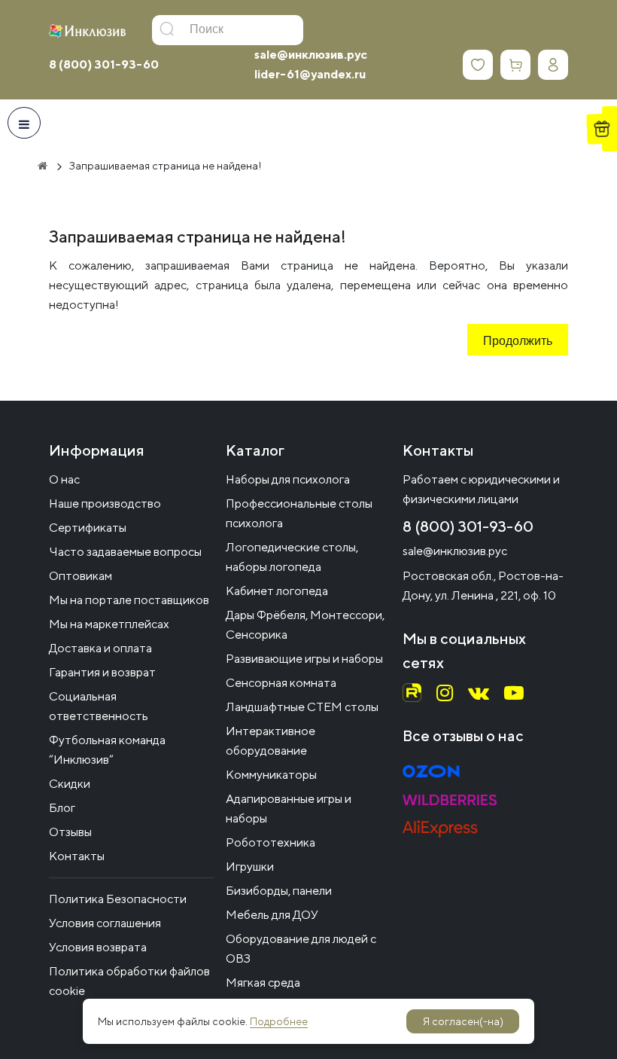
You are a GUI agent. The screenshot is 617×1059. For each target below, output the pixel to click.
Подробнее (279, 1021)
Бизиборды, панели (279, 891)
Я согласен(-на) (463, 1021)
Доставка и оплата (100, 648)
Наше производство (105, 503)
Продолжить (517, 342)
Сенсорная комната (281, 683)
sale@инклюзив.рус (310, 54)
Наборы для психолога (288, 479)
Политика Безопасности (118, 899)
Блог (62, 808)
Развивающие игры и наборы (304, 659)
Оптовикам (80, 576)
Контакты (77, 856)
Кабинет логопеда (277, 591)
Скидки (69, 784)
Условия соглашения (105, 923)
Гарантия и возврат (102, 672)
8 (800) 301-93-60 (104, 64)
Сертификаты (87, 527)
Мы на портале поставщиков (129, 600)
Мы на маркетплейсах (109, 624)
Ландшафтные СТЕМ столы (302, 707)
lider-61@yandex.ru (310, 74)
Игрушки (250, 866)
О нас (64, 479)
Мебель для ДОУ (272, 915)
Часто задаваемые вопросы (125, 552)
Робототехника (270, 842)
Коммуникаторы (271, 775)
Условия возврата (98, 947)
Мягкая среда (263, 982)
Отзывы (70, 832)
